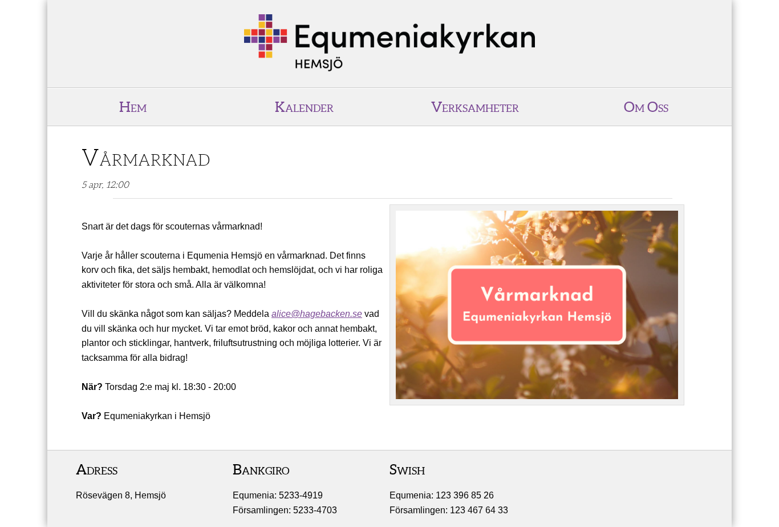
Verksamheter (475, 107)
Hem (133, 107)
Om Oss (646, 107)
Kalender (304, 107)
